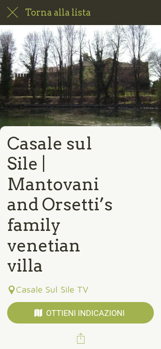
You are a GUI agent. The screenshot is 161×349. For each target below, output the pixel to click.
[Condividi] (80, 338)
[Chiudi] (12, 12)
